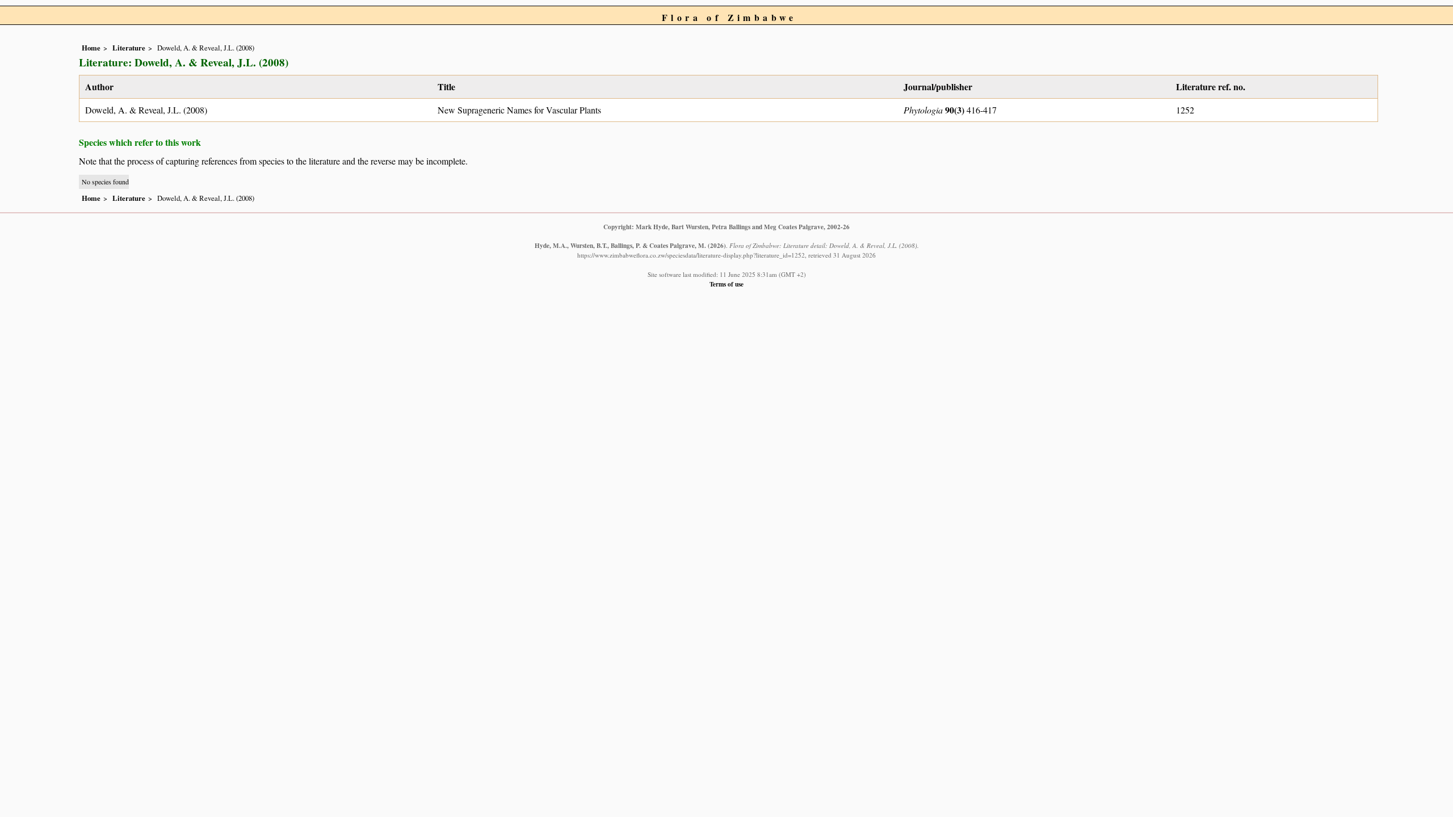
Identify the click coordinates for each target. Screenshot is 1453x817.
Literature (128, 48)
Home (91, 48)
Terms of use (726, 284)
